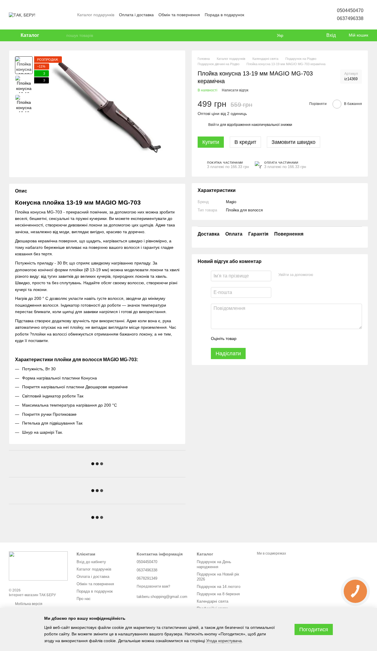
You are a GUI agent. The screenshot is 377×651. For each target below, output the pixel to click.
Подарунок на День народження (214, 564)
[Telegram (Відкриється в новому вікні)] (304, 14)
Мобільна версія (28, 604)
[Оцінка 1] (246, 338)
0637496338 (350, 18)
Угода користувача (224, 640)
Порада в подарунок (224, 14)
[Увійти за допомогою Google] (329, 275)
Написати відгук (235, 90)
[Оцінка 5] (284, 338)
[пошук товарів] (61, 35)
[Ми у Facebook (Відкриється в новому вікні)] (268, 14)
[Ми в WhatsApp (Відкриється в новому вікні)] (297, 14)
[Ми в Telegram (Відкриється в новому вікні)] (289, 14)
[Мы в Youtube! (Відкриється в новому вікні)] (275, 14)
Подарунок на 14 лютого (218, 586)
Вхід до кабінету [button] (91, 562)
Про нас (84, 598)
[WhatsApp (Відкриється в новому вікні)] (311, 14)
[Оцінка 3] (265, 338)
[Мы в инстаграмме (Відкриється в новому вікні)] (282, 14)
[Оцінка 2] (255, 338)
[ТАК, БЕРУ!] (38, 566)
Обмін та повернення (179, 14)
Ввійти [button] (213, 125)
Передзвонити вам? (153, 586)
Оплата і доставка (136, 14)
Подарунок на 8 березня (218, 594)
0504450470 (350, 10)
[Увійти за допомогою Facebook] (319, 275)
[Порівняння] (297, 35)
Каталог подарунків (95, 14)
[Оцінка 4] (274, 338)
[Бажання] (309, 35)
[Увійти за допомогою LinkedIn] (338, 275)
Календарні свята (212, 601)
